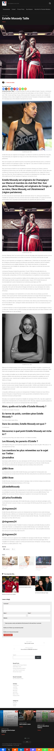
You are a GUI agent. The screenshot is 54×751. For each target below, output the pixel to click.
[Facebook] (3, 89)
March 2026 (15, 693)
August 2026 (16, 685)
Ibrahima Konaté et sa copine (9, 594)
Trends (4, 21)
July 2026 (15, 687)
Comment (6, 603)
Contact (13, 9)
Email (29, 613)
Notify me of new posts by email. (11, 631)
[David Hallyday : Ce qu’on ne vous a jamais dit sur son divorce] (43, 560)
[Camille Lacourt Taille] (26, 560)
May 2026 (15, 690)
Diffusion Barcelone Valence (19, 668)
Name (5, 613)
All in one (15, 702)
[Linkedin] (11, 89)
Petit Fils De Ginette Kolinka (25, 587)
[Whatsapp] (22, 89)
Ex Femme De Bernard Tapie (41, 592)
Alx (18, 745)
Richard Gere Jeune (17, 671)
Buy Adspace (29, 9)
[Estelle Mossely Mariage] (10, 560)
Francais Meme (10, 82)
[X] (6, 89)
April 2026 (15, 692)
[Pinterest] (14, 89)
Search (14, 655)
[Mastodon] (17, 89)
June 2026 (15, 688)
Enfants (14, 704)
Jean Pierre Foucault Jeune (19, 670)
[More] (25, 89)
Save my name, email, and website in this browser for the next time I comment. (23, 623)
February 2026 (16, 695)
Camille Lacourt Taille (23, 565)
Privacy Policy (20, 9)
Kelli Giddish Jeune (17, 666)
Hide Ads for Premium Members (42, 9)
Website (5, 618)
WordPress (10, 745)
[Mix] (20, 89)
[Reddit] (9, 89)
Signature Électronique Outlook (20, 665)
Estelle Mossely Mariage (7, 565)
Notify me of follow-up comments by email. (13, 627)
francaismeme (6, 9)
